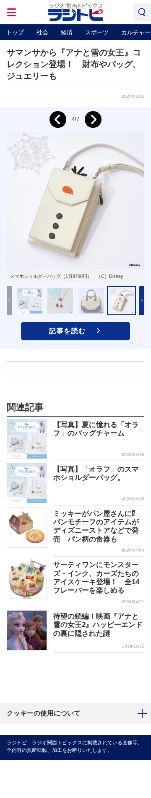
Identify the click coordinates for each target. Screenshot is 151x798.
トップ (15, 32)
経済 (67, 32)
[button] (141, 300)
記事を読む (67, 330)
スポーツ (97, 32)
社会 (42, 32)
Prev (57, 119)
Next (93, 119)
